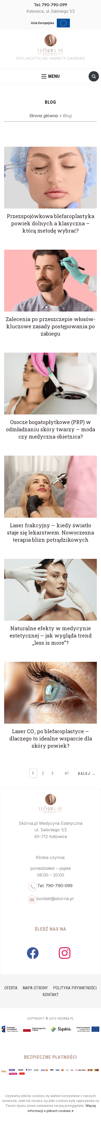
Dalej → (87, 774)
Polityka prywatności (75, 987)
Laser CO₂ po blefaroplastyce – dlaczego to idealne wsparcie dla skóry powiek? (50, 738)
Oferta (10, 987)
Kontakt (50, 994)
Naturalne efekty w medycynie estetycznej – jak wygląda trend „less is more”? (51, 635)
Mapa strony (35, 987)
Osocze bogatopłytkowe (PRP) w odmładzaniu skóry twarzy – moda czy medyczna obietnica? (50, 429)
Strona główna (43, 115)
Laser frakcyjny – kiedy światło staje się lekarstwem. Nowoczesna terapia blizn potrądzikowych (50, 532)
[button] (50, 76)
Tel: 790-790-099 (50, 4)
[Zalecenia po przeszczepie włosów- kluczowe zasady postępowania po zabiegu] (50, 252)
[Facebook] (33, 952)
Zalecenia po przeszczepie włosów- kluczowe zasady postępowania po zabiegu (51, 326)
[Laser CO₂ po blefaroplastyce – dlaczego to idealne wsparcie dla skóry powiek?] (50, 665)
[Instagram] (65, 952)
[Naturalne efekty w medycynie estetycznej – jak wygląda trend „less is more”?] (50, 562)
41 (67, 773)
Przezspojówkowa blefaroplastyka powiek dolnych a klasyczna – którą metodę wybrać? (50, 223)
